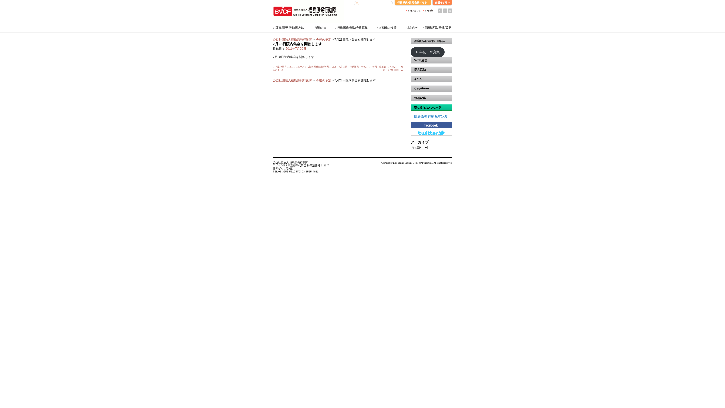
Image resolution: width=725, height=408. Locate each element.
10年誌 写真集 (428, 52)
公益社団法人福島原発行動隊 (292, 39)
